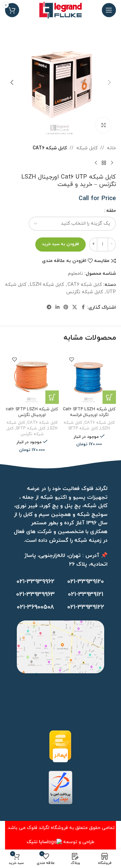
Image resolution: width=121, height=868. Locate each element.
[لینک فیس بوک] (83, 307)
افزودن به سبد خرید (60, 244)
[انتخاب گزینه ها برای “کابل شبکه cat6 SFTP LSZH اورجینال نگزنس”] (52, 397)
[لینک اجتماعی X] (74, 307)
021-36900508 (35, 607)
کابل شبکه (86, 148)
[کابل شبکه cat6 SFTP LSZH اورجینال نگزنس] (32, 377)
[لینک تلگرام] (49, 307)
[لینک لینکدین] (57, 307)
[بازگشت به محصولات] (104, 163)
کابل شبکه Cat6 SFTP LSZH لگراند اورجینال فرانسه (89, 412)
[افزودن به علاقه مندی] (71, 359)
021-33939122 (85, 607)
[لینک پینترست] (66, 307)
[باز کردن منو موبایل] (108, 10)
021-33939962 (35, 581)
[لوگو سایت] (60, 9)
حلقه (111, 210)
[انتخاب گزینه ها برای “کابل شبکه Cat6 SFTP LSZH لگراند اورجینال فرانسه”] (109, 397)
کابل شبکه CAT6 (50, 148)
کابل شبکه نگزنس (84, 292)
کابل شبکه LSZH (47, 284)
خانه (111, 148)
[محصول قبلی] (112, 163)
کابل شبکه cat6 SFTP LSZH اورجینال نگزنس (32, 412)
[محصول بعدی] (96, 163)
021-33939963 (35, 594)
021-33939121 (85, 594)
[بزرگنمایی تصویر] (103, 125)
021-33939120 (85, 581)
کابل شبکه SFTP (83, 428)
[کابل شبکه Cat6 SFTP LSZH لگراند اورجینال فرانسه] (89, 377)
